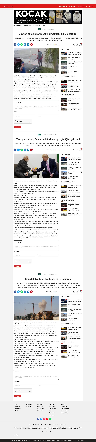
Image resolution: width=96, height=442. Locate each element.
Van (21, 25)
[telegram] (25, 44)
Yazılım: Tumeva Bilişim (47, 431)
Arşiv (50, 410)
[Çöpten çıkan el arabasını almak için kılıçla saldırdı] (36, 60)
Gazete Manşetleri (65, 408)
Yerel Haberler (52, 406)
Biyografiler (39, 410)
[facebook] (15, 44)
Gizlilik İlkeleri (62, 424)
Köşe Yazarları (40, 408)
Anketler (62, 404)
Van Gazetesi (29, 404)
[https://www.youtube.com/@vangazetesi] (47, 419)
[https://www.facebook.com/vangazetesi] (38, 419)
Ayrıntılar (77, 440)
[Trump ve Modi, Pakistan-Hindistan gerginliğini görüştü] (36, 165)
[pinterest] (31, 44)
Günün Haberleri (52, 408)
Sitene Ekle (34, 424)
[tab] (18, 102)
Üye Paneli (90, 6)
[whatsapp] (21, 44)
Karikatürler (51, 415)
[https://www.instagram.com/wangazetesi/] (44, 419)
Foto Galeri (73, 6)
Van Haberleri (29, 406)
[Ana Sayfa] (14, 25)
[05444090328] (50, 419)
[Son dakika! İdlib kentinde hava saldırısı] (36, 307)
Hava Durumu (64, 406)
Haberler (18, 25)
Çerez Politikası (55, 424)
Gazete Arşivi (52, 412)
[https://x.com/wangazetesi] (41, 419)
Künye (45, 424)
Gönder (17, 126)
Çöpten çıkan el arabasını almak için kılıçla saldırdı (34, 25)
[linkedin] (28, 44)
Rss (30, 424)
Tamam (82, 440)
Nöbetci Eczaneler (65, 410)
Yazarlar (82, 6)
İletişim (49, 424)
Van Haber (17, 406)
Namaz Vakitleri (64, 412)
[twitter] (18, 44)
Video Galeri (64, 6)
